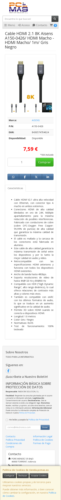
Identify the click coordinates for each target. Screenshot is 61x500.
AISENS (36, 120)
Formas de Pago (42, 443)
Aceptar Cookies (39, 475)
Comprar (44, 162)
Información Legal (42, 436)
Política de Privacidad (27, 413)
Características (15, 188)
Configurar (9, 475)
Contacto (41, 25)
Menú (11, 25)
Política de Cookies (43, 439)
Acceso (25, 25)
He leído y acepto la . (29, 419)
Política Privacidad (15, 439)
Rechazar (23, 475)
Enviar (45, 427)
